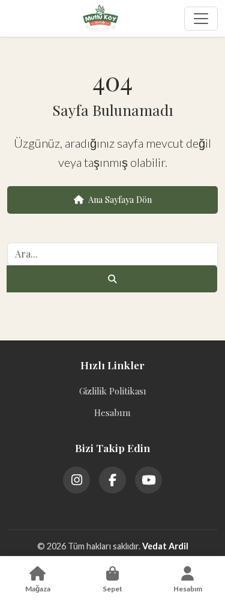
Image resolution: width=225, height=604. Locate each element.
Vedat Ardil (165, 546)
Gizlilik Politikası (112, 391)
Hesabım (112, 412)
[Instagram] (76, 480)
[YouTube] (148, 480)
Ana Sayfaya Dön (120, 199)
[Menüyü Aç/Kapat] (201, 19)
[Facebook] (112, 480)
